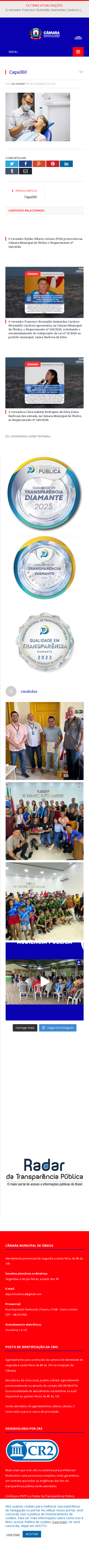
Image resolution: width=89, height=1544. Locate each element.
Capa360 (30, 197)
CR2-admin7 (18, 83)
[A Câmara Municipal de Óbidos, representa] (45, 981)
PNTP (23, 1496)
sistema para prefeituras (58, 1470)
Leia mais (59, 1522)
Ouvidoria (11, 1330)
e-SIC (24, 1330)
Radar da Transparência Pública (53, 1496)
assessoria (35, 1475)
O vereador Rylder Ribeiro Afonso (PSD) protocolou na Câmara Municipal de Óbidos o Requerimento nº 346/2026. (45, 242)
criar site (31, 1470)
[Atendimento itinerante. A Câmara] (45, 741)
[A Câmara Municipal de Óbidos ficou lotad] (45, 901)
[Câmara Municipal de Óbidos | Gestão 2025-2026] (44, 33)
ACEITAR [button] (32, 1534)
